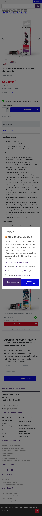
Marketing (32, 266)
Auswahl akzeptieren (30, 282)
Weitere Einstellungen (23, 275)
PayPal (29, 271)
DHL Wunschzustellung (15, 271)
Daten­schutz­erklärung (13, 262)
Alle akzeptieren (12, 282)
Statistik (21, 266)
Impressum (25, 262)
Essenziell (11, 266)
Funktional (11, 275)
